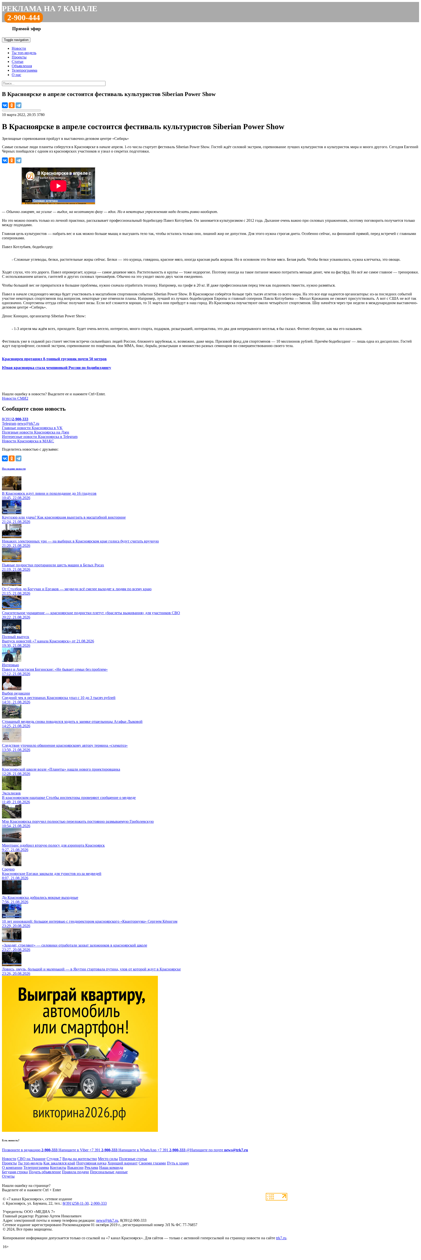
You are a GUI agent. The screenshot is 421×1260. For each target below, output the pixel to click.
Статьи (17, 61)
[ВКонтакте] (5, 105)
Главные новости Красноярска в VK (32, 428)
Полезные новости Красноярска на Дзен (35, 432)
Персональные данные (109, 1172)
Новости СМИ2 (15, 398)
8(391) (15, 419)
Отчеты (8, 1176)
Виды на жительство (79, 1159)
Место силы (108, 1159)
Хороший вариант (122, 1163)
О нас (16, 75)
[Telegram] (18, 105)
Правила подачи (75, 1172)
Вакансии (75, 1167)
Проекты (19, 57)
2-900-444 (23, 17)
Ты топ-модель (24, 53)
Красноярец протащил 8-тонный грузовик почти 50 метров (54, 359)
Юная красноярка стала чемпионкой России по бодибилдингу (56, 368)
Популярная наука (91, 1163)
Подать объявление (45, 1172)
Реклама (91, 1167)
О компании (12, 1167)
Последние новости (14, 468)
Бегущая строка (15, 1172)
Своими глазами (152, 1163)
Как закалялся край (59, 1163)
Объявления (22, 66)
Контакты (58, 1167)
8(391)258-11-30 (76, 1203)
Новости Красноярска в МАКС (28, 441)
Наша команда (111, 1167)
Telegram (9, 423)
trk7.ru (281, 1238)
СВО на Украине (31, 1159)
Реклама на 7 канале (49, 8)
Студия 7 (54, 1159)
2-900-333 (99, 1203)
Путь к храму (178, 1163)
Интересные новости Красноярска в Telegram (39, 437)
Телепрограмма (24, 70)
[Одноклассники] (12, 105)
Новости (19, 48)
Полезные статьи (133, 1159)
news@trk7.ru (28, 423)
